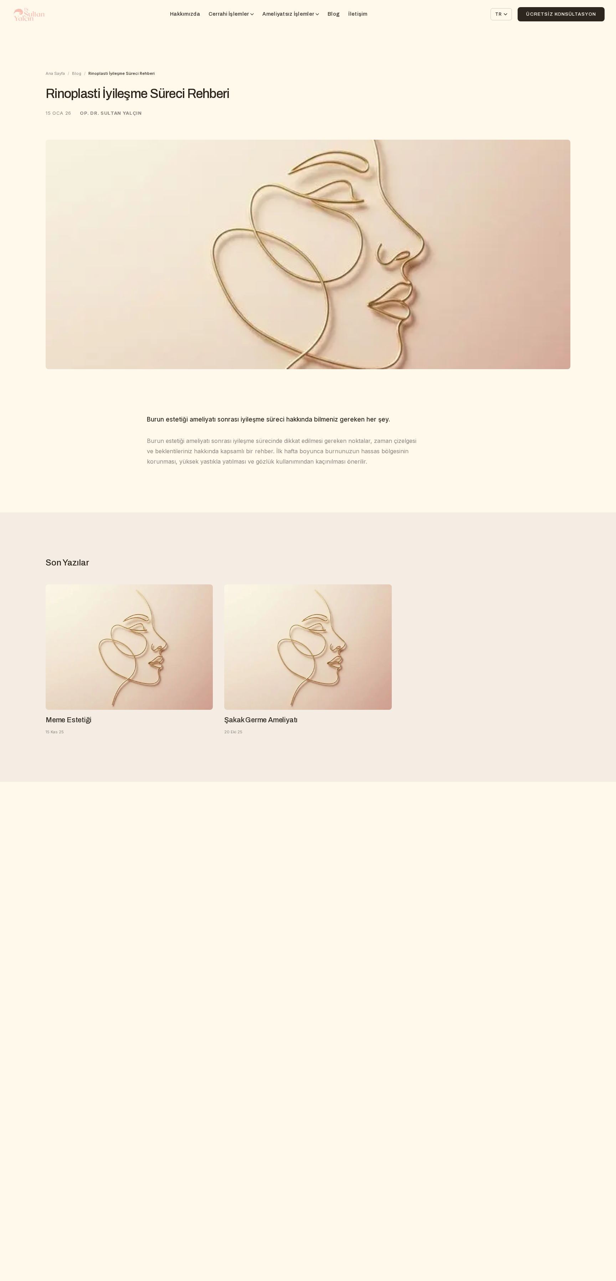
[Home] (29, 14)
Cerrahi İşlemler (229, 14)
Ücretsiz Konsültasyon (561, 14)
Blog (334, 14)
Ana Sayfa (55, 73)
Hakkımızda (185, 14)
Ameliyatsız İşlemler (288, 14)
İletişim (357, 14)
